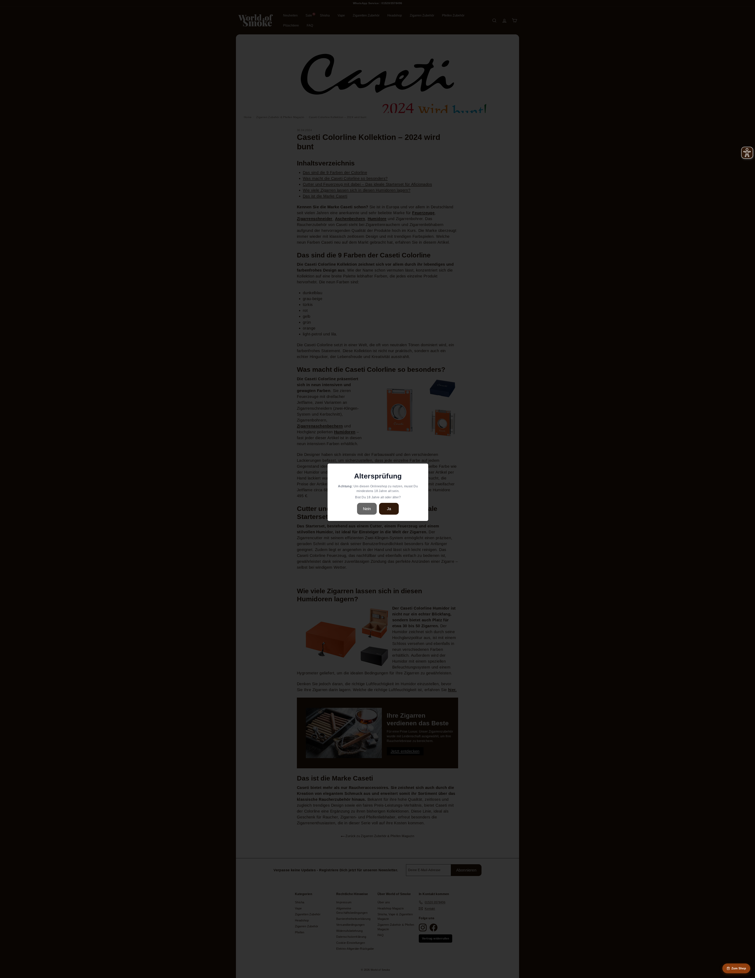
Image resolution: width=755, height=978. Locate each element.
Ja (389, 509)
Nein (367, 509)
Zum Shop (738, 968)
